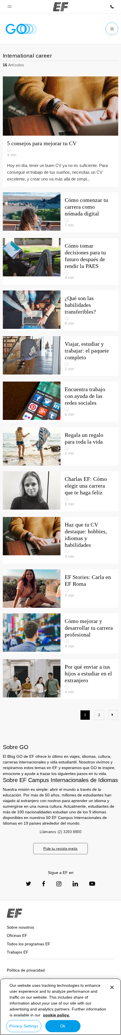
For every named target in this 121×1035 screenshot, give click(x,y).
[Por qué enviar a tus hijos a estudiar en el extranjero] (60, 679)
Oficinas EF (17, 935)
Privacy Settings (23, 1026)
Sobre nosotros (20, 927)
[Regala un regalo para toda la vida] (60, 446)
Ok (62, 1026)
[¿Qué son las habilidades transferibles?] (60, 310)
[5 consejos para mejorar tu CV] (60, 106)
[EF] (60, 6)
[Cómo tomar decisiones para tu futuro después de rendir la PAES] (60, 261)
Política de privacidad (26, 970)
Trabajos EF (17, 952)
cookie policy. (56, 1015)
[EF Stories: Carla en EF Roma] (60, 588)
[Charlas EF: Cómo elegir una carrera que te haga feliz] (60, 491)
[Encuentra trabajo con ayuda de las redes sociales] (60, 402)
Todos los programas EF (28, 944)
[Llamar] (112, 7)
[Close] (112, 987)
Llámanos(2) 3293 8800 (60, 832)
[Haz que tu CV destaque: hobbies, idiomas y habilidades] (60, 540)
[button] (9, 7)
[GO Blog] (21, 29)
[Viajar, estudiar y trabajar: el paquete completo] (60, 356)
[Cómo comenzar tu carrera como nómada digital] (60, 212)
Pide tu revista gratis (60, 848)
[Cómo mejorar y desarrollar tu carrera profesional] (60, 633)
